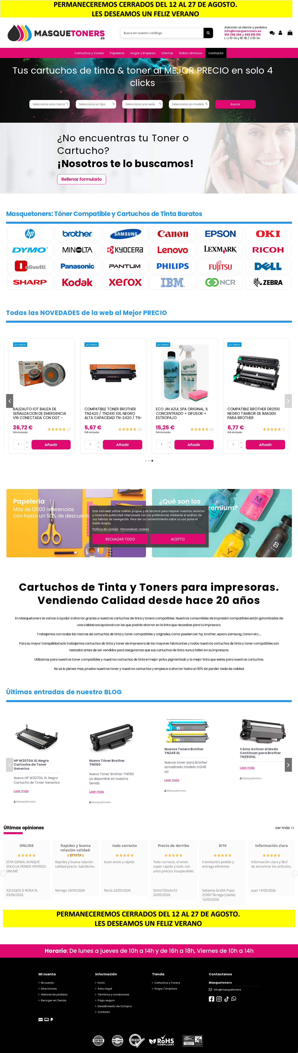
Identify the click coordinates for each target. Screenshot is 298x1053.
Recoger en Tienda (53, 1000)
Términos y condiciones (113, 994)
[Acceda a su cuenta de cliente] (280, 33)
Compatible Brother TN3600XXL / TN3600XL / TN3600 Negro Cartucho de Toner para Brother (39, 415)
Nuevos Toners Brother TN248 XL (108, 751)
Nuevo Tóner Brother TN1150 (31, 762)
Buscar (235, 104)
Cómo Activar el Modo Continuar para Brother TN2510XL (184, 753)
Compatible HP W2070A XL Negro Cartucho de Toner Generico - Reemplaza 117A (181, 413)
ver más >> (284, 827)
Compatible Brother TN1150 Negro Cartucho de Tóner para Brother (110, 413)
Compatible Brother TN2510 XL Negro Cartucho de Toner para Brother (255, 413)
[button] (89, 53)
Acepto (178, 539)
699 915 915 (253, 35)
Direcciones (49, 989)
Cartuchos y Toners (167, 983)
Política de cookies (105, 529)
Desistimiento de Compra (115, 1006)
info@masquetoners (227, 990)
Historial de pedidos (54, 994)
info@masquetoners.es (242, 31)
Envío (101, 983)
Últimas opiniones (24, 828)
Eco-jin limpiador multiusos (255, 749)
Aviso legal (105, 989)
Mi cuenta (47, 983)
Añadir (51, 444)
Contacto (104, 1012)
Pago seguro (106, 1000)
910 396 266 (232, 35)
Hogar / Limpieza (165, 989)
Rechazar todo (120, 539)
